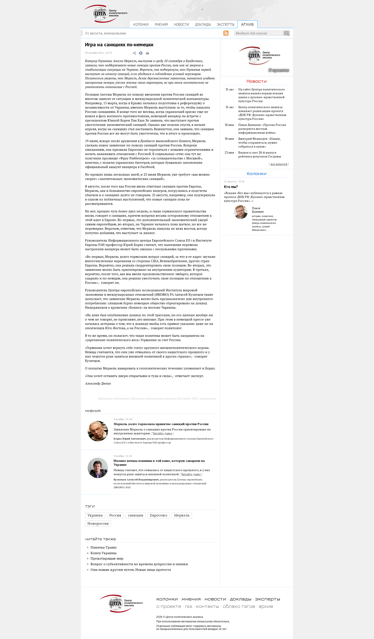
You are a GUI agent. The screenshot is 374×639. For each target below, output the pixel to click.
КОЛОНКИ (140, 24)
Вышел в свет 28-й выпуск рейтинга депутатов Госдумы (259, 154)
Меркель (182, 515)
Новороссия (98, 523)
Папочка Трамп (103, 547)
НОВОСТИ (181, 24)
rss (188, 606)
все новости (279, 164)
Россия (115, 515)
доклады (240, 599)
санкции (135, 515)
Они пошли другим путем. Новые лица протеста (130, 569)
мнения (191, 599)
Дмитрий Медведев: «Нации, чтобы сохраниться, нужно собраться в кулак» (259, 142)
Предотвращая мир (106, 558)
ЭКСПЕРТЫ (225, 24)
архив (266, 606)
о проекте (168, 606)
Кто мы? (231, 187)
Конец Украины (103, 553)
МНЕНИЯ (161, 24)
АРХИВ (247, 24)
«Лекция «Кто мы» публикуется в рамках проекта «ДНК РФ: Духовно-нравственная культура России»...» (254, 197)
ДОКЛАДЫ (203, 24)
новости (215, 599)
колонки (167, 599)
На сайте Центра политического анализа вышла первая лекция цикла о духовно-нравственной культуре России (261, 95)
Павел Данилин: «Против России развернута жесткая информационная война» (262, 129)
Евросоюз (158, 515)
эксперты (267, 599)
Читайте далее (162, 433)
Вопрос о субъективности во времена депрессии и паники (139, 564)
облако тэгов (239, 606)
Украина (95, 515)
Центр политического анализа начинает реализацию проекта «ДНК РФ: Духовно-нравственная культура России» (262, 113)
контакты (207, 606)
